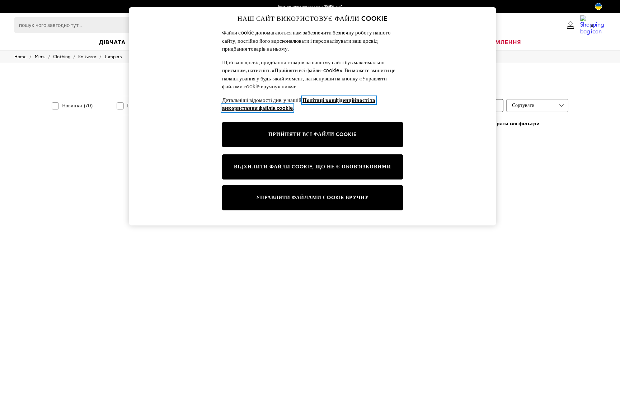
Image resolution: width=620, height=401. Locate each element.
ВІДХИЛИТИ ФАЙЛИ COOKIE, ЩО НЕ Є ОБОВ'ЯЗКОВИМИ (312, 167)
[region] (312, 116)
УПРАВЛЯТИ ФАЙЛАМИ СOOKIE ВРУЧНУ (312, 198)
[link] (570, 25)
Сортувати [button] (523, 105)
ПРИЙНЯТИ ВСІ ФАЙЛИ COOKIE (312, 134)
